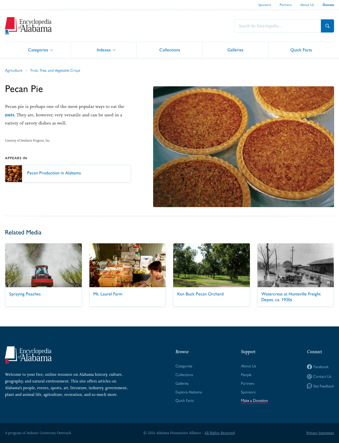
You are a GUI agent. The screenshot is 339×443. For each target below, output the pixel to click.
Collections (169, 49)
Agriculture (13, 70)
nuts (9, 115)
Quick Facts (301, 49)
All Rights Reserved (219, 433)
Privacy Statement (320, 433)
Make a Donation (254, 400)
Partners (286, 5)
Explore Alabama (188, 392)
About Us (307, 5)
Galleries (235, 49)
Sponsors (264, 5)
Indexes (104, 49)
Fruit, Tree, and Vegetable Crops (55, 70)
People (246, 374)
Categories (38, 49)
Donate (328, 5)
